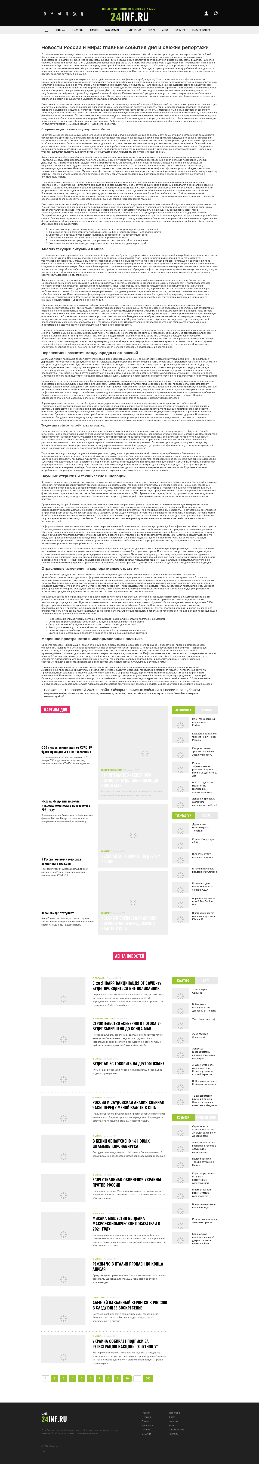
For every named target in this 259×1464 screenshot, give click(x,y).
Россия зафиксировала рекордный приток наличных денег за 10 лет (204, 769)
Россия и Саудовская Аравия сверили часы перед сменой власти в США (128, 923)
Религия (146, 1429)
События (180, 30)
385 (148, 1378)
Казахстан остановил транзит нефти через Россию (204, 736)
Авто (165, 30)
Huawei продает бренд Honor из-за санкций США (202, 886)
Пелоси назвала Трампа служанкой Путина (203, 1161)
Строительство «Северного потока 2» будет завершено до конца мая (129, 780)
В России (77, 30)
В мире (94, 30)
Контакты (173, 1434)
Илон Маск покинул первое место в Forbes (203, 722)
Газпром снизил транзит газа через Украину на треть (203, 751)
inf (129, 15)
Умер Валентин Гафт (204, 1019)
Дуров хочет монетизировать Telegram (201, 827)
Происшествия (201, 30)
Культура (173, 1421)
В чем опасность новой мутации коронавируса (201, 1192)
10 (127, 1378)
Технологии (133, 30)
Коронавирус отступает (57, 913)
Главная (60, 30)
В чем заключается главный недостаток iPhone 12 (203, 916)
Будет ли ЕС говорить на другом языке (128, 1063)
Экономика (112, 30)
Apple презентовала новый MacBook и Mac (203, 901)
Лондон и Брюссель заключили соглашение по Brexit (204, 801)
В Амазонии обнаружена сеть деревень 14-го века (204, 1007)
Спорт (151, 30)
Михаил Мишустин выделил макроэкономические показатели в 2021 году (65, 805)
